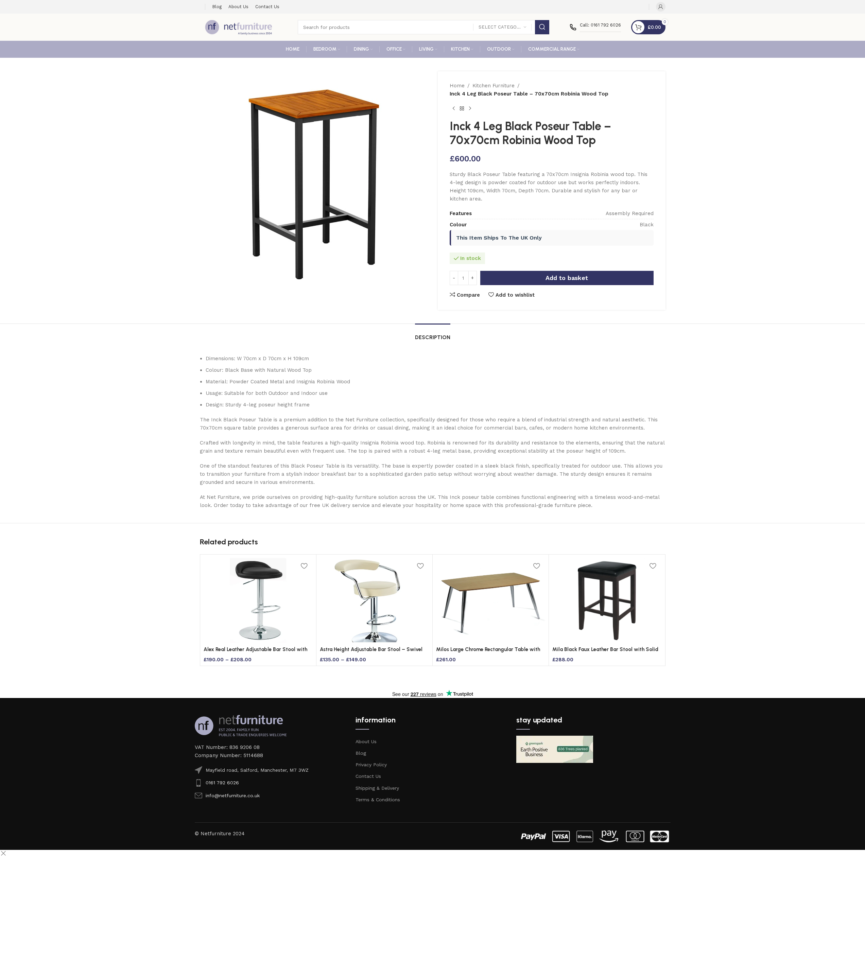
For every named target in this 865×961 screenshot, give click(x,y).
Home (457, 86)
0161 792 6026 (222, 782)
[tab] (432, 334)
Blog (361, 753)
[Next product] (470, 109)
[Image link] (241, 725)
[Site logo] (238, 27)
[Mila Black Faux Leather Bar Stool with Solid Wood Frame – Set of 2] (606, 600)
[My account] (661, 7)
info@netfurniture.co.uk (233, 795)
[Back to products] (462, 109)
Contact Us (368, 776)
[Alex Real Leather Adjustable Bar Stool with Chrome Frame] (258, 600)
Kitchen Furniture (493, 86)
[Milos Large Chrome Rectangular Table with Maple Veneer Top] (490, 600)
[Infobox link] (595, 27)
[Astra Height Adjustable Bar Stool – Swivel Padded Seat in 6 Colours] (374, 600)
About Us (366, 741)
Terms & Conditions (378, 799)
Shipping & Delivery (377, 788)
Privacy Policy (371, 764)
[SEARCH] (542, 27)
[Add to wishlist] (304, 565)
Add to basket (567, 277)
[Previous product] (454, 109)
